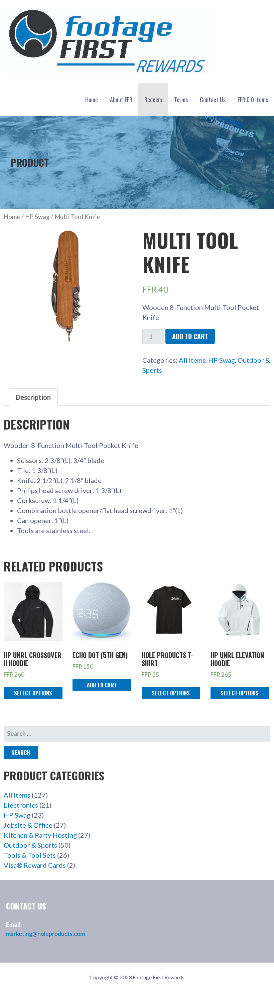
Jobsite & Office (28, 825)
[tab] (33, 397)
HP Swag (37, 216)
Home (91, 99)
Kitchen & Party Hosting (40, 835)
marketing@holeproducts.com (45, 933)
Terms (181, 99)
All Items (192, 360)
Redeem (153, 99)
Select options (33, 693)
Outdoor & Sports (30, 845)
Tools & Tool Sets (30, 855)
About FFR (121, 99)
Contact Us (213, 99)
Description (33, 397)
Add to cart (190, 336)
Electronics (21, 805)
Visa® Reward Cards (35, 865)
